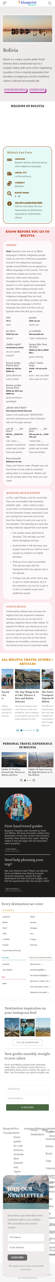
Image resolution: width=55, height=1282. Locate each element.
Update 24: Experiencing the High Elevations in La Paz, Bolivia (40, 772)
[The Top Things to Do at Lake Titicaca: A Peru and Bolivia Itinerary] (27, 679)
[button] (5, 3)
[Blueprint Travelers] (27, 3)
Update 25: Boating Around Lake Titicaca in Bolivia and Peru (13, 772)
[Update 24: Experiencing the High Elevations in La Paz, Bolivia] (40, 759)
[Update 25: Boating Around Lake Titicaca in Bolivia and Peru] (14, 759)
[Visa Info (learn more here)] (9, 203)
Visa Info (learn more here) (28, 203)
